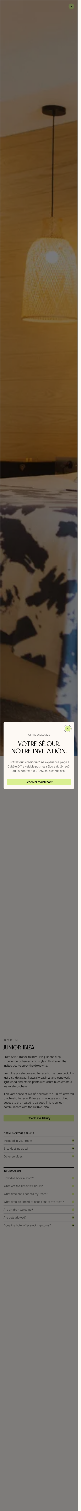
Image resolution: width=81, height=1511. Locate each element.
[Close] (68, 728)
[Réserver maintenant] (38, 782)
